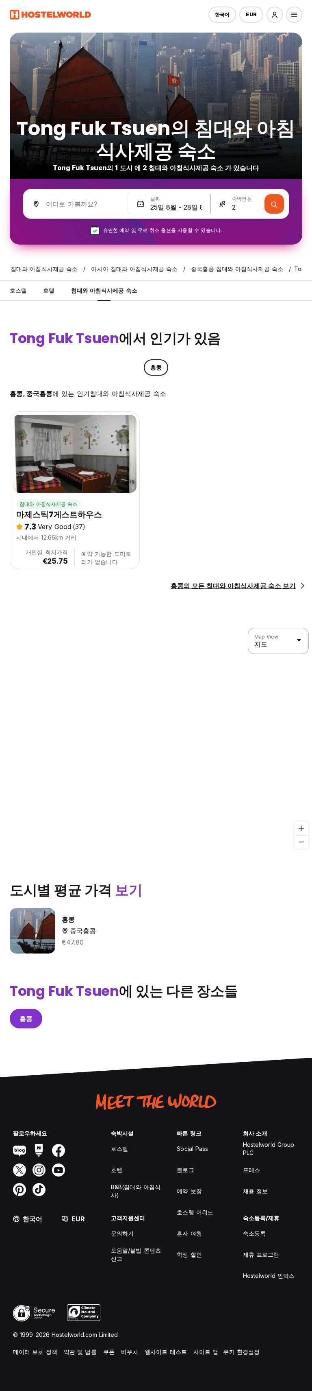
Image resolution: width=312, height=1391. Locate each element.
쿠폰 (109, 1351)
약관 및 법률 (80, 1351)
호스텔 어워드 (195, 1212)
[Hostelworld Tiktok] (39, 1189)
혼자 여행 (189, 1233)
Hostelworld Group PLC (269, 1148)
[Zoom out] (301, 842)
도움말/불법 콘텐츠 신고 (136, 1254)
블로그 (185, 1169)
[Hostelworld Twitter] (19, 1170)
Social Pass (192, 1148)
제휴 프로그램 (261, 1254)
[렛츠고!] (274, 204)
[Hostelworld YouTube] (58, 1170)
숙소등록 (254, 1233)
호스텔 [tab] (18, 290)
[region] (156, 739)
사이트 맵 (206, 1351)
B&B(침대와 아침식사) (135, 1191)
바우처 (129, 1351)
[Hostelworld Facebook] (58, 1150)
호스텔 (119, 1148)
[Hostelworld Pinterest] (19, 1189)
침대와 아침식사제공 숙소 (49, 504)
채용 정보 (255, 1191)
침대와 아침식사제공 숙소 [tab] (104, 290)
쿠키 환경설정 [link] (241, 1351)
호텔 (116, 1169)
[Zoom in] (301, 828)
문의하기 (122, 1233)
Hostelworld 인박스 (269, 1275)
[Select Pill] (274, 15)
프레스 (251, 1169)
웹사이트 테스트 (166, 1351)
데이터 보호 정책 (35, 1351)
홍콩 (26, 1019)
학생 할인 (189, 1254)
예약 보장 (189, 1191)
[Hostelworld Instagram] (39, 1170)
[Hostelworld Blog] (19, 1150)
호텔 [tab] (48, 290)
